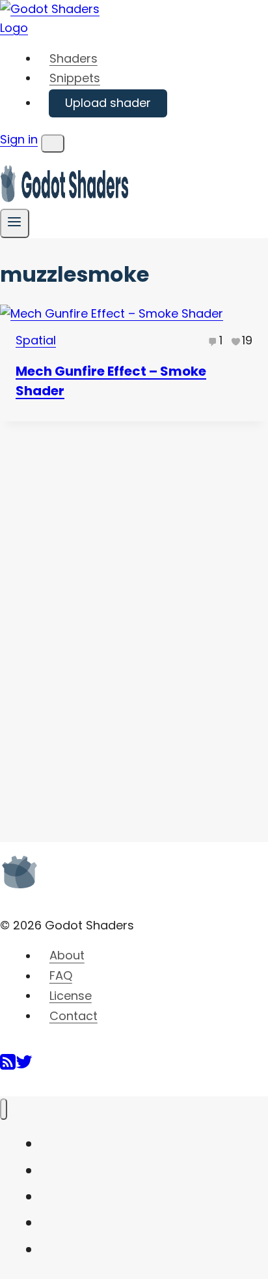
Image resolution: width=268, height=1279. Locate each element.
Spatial (36, 340)
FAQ (60, 976)
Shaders (73, 58)
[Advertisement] (97, 617)
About (67, 956)
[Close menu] (3, 1109)
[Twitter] (24, 1067)
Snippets (74, 78)
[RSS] (8, 1067)
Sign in (19, 139)
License (70, 995)
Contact (73, 1016)
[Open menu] (14, 223)
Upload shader (108, 103)
